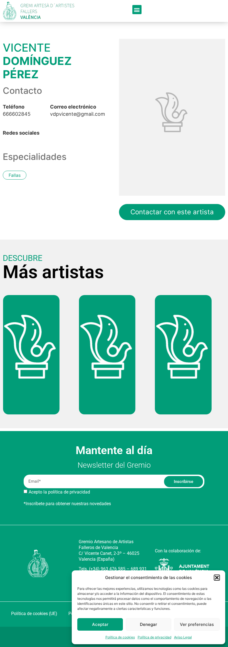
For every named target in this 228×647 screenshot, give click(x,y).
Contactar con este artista (172, 212)
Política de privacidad (154, 637)
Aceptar (100, 624)
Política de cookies (120, 637)
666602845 (17, 110)
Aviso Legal (183, 637)
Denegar (148, 624)
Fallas (15, 175)
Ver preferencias (197, 624)
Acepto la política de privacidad (59, 492)
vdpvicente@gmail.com (77, 110)
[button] (217, 577)
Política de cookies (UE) (34, 613)
